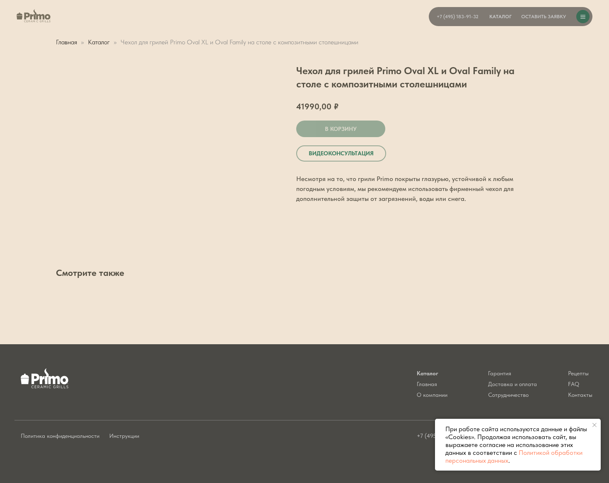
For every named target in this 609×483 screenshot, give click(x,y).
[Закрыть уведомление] (594, 425)
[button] (543, 16)
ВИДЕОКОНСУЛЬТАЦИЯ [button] (341, 153)
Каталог (99, 42)
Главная (66, 42)
